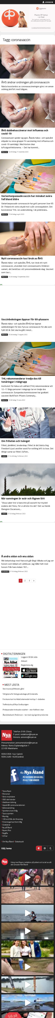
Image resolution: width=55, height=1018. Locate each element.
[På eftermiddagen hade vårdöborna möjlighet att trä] (27, 949)
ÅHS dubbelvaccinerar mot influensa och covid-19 (24, 132)
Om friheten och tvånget (15, 441)
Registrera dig (27, 665)
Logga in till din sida (29, 657)
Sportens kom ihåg (9, 810)
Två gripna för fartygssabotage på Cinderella (20, 694)
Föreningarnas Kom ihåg (12, 821)
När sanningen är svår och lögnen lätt (23, 498)
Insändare (5, 571)
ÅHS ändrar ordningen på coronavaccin (25, 82)
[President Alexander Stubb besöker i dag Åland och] (27, 967)
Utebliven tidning (9, 802)
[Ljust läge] (45, 848)
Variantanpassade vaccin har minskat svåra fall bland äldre (26, 197)
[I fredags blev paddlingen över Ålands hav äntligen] (27, 913)
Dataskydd (19, 841)
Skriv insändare (8, 796)
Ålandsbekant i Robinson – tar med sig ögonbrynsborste (25, 714)
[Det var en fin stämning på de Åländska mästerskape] (27, 895)
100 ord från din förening (12, 819)
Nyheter (4, 152)
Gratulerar (6, 824)
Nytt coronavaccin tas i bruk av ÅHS (22, 258)
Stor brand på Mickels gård (13, 688)
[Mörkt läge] (51, 848)
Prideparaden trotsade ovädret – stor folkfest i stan (23, 709)
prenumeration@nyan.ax (27, 742)
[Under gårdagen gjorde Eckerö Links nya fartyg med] (27, 1002)
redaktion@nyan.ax (29, 734)
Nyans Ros (6, 830)
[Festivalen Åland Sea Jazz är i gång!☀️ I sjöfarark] (27, 931)
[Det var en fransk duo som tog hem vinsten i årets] (27, 984)
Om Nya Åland (8, 841)
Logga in (49, 2)
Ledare (4, 456)
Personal (6, 793)
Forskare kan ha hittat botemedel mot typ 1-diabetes (24, 699)
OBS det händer (8, 799)
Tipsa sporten (7, 813)
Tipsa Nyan (6, 791)
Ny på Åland (7, 827)
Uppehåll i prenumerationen (13, 805)
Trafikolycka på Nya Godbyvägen (16, 704)
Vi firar (4, 835)
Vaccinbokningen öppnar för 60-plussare (25, 319)
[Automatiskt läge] (39, 848)
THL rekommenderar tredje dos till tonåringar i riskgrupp (21, 380)
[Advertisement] (27, 617)
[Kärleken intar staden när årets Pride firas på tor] (27, 877)
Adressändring (8, 807)
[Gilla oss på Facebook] (27, 776)
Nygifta (5, 833)
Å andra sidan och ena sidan (17, 556)
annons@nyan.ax (28, 737)
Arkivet (24, 661)
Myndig (5, 816)
